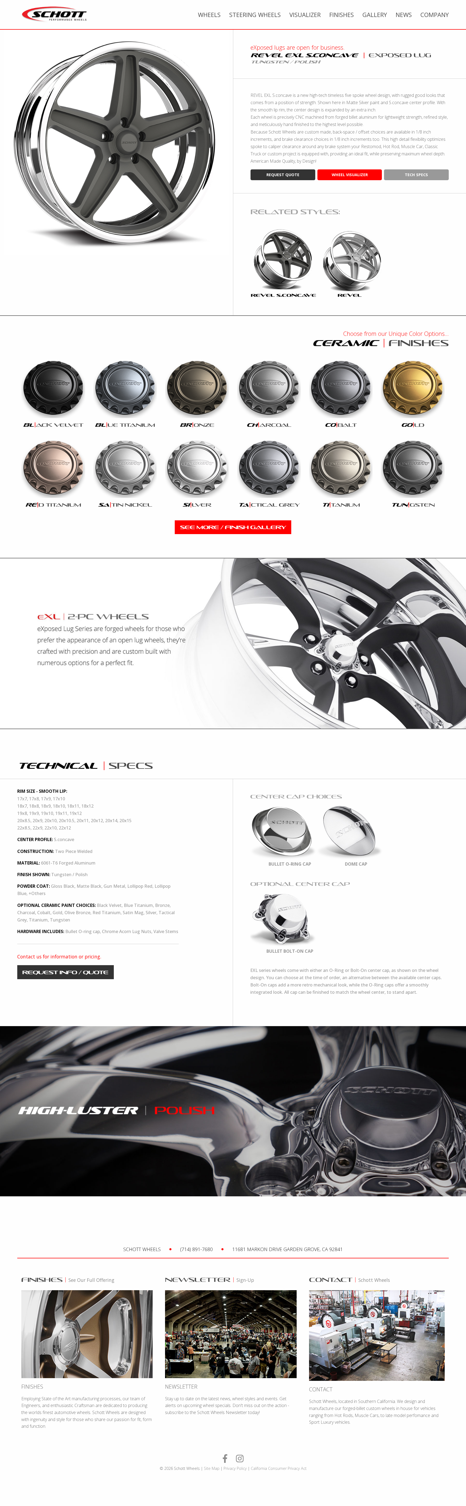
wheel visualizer (350, 174)
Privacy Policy (235, 1468)
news (404, 15)
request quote (282, 174)
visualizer (305, 15)
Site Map (212, 1468)
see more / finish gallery (233, 527)
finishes (341, 15)
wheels (209, 15)
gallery (374, 15)
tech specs (416, 174)
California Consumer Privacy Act (279, 1468)
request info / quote (65, 972)
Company (434, 15)
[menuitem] (209, 14)
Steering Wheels (255, 15)
